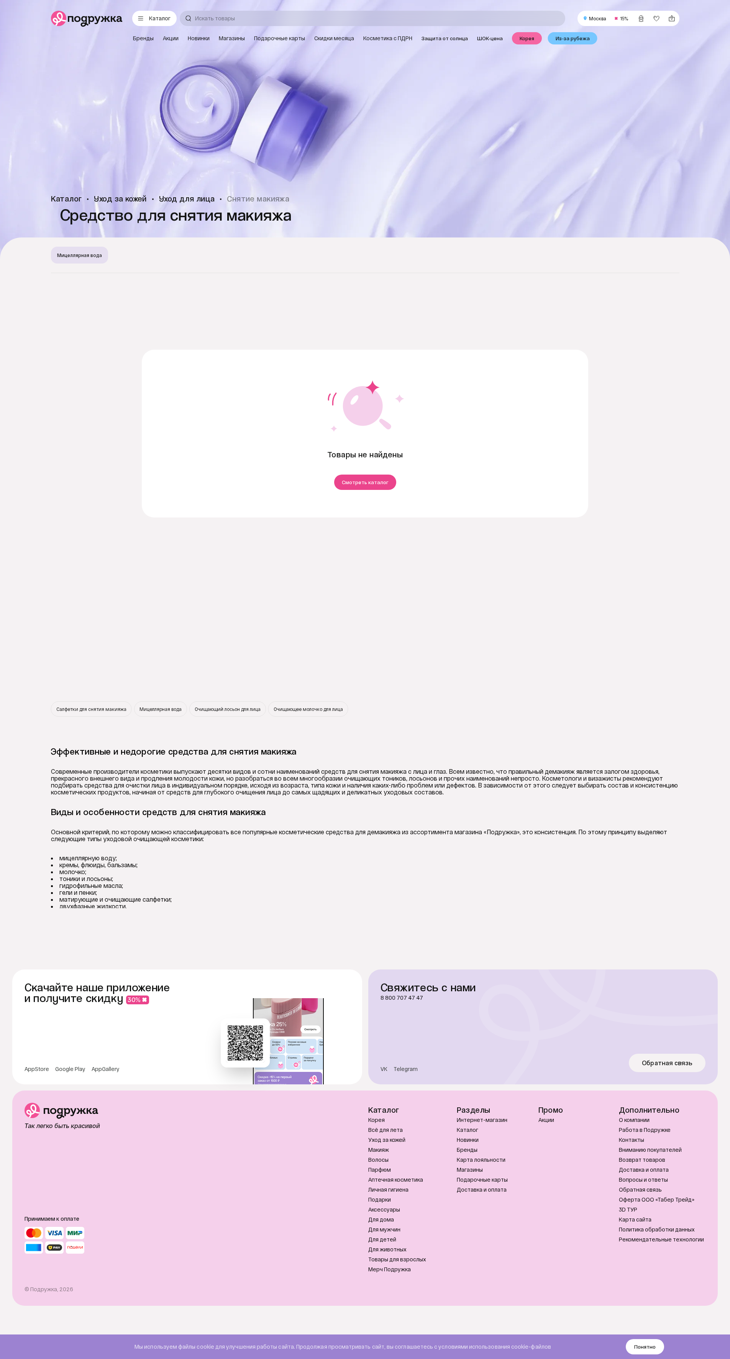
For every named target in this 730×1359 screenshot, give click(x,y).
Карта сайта (635, 1219)
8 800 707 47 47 (402, 998)
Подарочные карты (482, 1179)
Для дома (381, 1219)
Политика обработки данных (657, 1229)
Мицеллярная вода (79, 255)
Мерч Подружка (389, 1269)
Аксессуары (384, 1209)
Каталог (467, 1129)
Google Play (70, 1069)
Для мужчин (384, 1229)
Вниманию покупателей (650, 1149)
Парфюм (379, 1169)
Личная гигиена (388, 1189)
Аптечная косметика (395, 1179)
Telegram (406, 1069)
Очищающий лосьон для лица (228, 709)
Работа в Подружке (645, 1129)
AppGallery (106, 1069)
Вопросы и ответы (643, 1179)
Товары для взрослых (397, 1259)
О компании (634, 1120)
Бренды (467, 1149)
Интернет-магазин (482, 1120)
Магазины (470, 1169)
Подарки (379, 1199)
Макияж (378, 1149)
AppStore (37, 1069)
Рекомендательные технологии (661, 1239)
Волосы (378, 1159)
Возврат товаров (642, 1159)
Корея (376, 1120)
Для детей (382, 1239)
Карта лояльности (481, 1159)
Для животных (387, 1249)
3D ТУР (628, 1209)
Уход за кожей (386, 1139)
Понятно (645, 1347)
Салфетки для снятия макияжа (91, 709)
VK (384, 1069)
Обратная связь (667, 1063)
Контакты (631, 1139)
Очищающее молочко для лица (308, 709)
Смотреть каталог (365, 482)
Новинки (468, 1139)
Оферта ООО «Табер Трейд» (656, 1199)
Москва (597, 18)
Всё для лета (385, 1129)
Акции (546, 1120)
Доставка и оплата (482, 1189)
